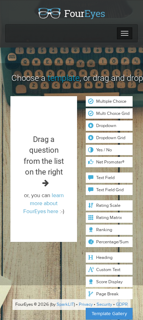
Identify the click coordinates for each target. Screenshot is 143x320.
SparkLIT (65, 304)
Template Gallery (109, 314)
